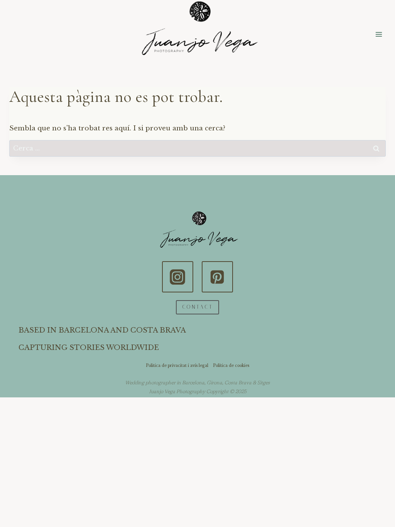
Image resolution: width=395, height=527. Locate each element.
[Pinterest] (217, 276)
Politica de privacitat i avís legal (177, 365)
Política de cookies (231, 365)
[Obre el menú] (378, 34)
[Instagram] (177, 276)
